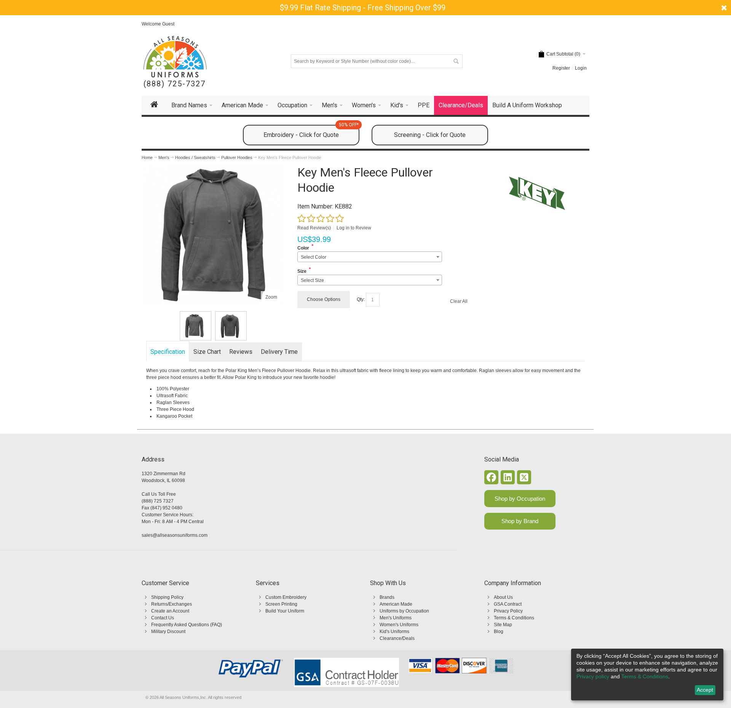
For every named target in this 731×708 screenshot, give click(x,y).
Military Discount (168, 631)
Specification (167, 351)
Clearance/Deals (397, 638)
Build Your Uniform (284, 611)
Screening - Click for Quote (430, 134)
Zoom (271, 297)
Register (561, 68)
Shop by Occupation (520, 498)
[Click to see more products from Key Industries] (536, 193)
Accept (705, 690)
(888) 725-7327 (175, 84)
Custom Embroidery (285, 597)
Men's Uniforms (396, 617)
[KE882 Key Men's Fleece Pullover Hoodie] (195, 325)
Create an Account (170, 611)
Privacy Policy (508, 611)
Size (301, 271)
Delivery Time (279, 351)
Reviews (240, 351)
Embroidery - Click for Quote (311, 131)
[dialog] (647, 674)
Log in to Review (354, 228)
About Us (503, 597)
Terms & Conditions (514, 617)
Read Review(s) (314, 228)
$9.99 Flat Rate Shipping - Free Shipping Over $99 (362, 7)
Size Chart (207, 351)
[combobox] (369, 256)
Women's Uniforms (399, 624)
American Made (396, 604)
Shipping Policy (167, 597)
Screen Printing (281, 604)
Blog (498, 631)
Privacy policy (592, 676)
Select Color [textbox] (313, 257)
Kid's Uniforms (394, 631)
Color (303, 248)
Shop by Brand (519, 521)
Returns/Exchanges (171, 604)
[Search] (456, 61)
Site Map (503, 624)
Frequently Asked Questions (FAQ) (186, 624)
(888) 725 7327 (158, 501)
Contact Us (162, 617)
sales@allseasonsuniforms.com (174, 535)
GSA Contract (508, 604)
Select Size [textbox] (312, 280)
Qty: (361, 299)
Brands (387, 597)
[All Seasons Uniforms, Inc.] (175, 57)
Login (581, 68)
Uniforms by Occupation (404, 611)
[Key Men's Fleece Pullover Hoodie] (213, 168)
